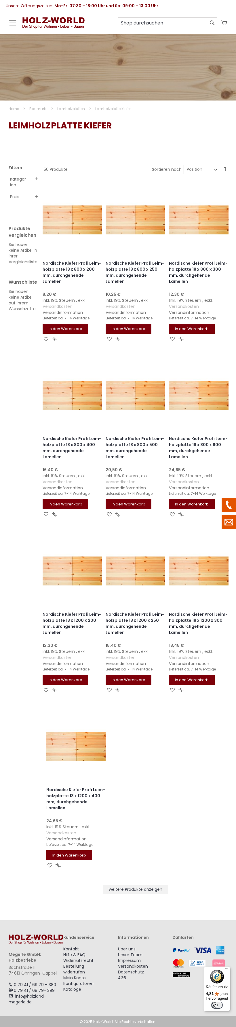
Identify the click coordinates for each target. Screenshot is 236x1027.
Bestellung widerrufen (74, 969)
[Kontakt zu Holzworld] (229, 522)
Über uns (127, 949)
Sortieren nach (167, 169)
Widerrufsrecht (78, 960)
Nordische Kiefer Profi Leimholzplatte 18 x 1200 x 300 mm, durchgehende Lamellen (198, 623)
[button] (46, 339)
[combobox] (167, 22)
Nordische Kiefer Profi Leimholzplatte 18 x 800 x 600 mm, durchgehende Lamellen (198, 448)
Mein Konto (74, 978)
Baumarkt (38, 108)
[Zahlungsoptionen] (200, 961)
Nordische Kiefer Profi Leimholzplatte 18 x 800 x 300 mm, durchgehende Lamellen (198, 272)
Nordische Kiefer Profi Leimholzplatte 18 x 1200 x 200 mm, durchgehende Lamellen (72, 623)
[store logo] (53, 25)
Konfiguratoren (78, 983)
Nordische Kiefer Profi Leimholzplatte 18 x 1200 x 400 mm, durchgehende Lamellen (75, 799)
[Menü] (226, 970)
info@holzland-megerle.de (27, 999)
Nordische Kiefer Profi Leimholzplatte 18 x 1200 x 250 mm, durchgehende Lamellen (135, 623)
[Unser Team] (229, 505)
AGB (122, 978)
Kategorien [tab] (18, 182)
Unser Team (130, 955)
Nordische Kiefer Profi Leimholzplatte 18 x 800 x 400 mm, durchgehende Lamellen (72, 448)
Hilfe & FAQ (74, 955)
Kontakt (71, 949)
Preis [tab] (14, 197)
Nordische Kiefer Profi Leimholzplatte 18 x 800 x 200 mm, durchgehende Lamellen (72, 272)
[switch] (217, 1005)
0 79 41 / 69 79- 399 (34, 990)
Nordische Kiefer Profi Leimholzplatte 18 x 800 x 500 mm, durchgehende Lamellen (135, 448)
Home (14, 108)
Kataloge (72, 989)
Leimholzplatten (71, 108)
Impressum (129, 960)
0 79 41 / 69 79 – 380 (35, 985)
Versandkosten (58, 306)
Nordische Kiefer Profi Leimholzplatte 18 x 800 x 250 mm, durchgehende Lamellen (135, 272)
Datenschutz (131, 972)
